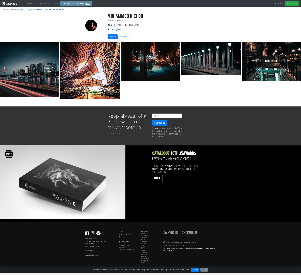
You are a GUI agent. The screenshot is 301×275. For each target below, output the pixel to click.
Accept (195, 270)
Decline (204, 270)
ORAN (39, 9)
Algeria (30, 9)
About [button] (30, 3)
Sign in (280, 3)
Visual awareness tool (126, 249)
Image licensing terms (91, 255)
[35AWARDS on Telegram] (98, 234)
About (121, 231)
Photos (112, 37)
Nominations (124, 234)
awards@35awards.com (115, 134)
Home (5, 9)
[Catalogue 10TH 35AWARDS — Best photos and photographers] (62, 182)
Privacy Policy (89, 250)
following (134, 25)
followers (117, 25)
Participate (292, 3)
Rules (121, 237)
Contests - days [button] (47, 3)
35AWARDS (124, 37)
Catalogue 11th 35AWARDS (76, 3)
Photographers (18, 9)
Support (125, 241)
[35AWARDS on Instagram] (92, 234)
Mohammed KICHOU (54, 9)
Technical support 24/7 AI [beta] (181, 242)
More (157, 178)
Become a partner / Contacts (174, 245)
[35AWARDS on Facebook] (87, 234)
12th (20, 3)
